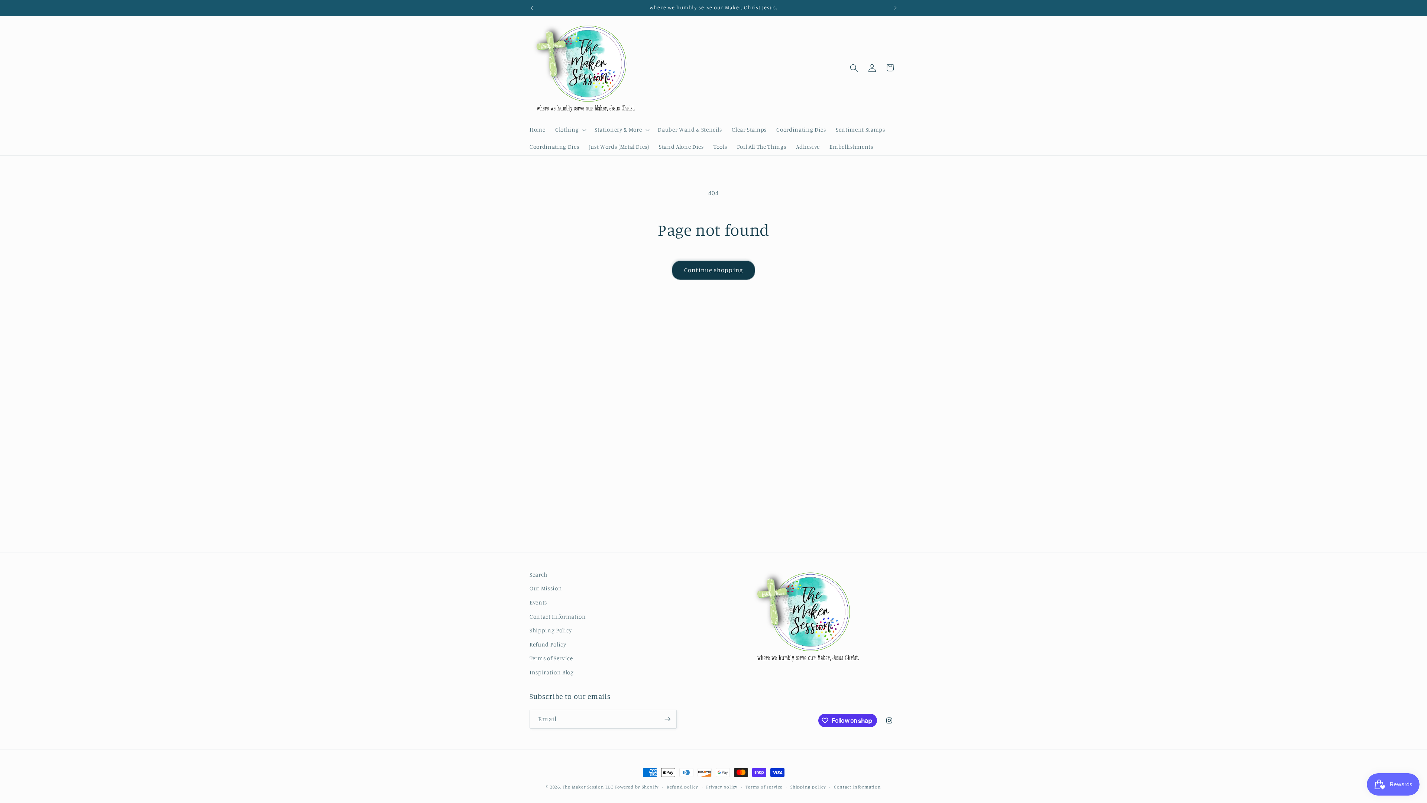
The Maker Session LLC (588, 787)
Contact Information (558, 616)
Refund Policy (548, 644)
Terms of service (763, 787)
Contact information (857, 787)
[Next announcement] (895, 8)
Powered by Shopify (637, 787)
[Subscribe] (667, 719)
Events (538, 602)
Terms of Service (551, 658)
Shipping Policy (551, 630)
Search (538, 574)
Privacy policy (722, 787)
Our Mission (546, 588)
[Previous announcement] (532, 8)
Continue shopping (713, 270)
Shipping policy (808, 787)
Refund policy (682, 787)
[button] (570, 129)
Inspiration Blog (552, 672)
